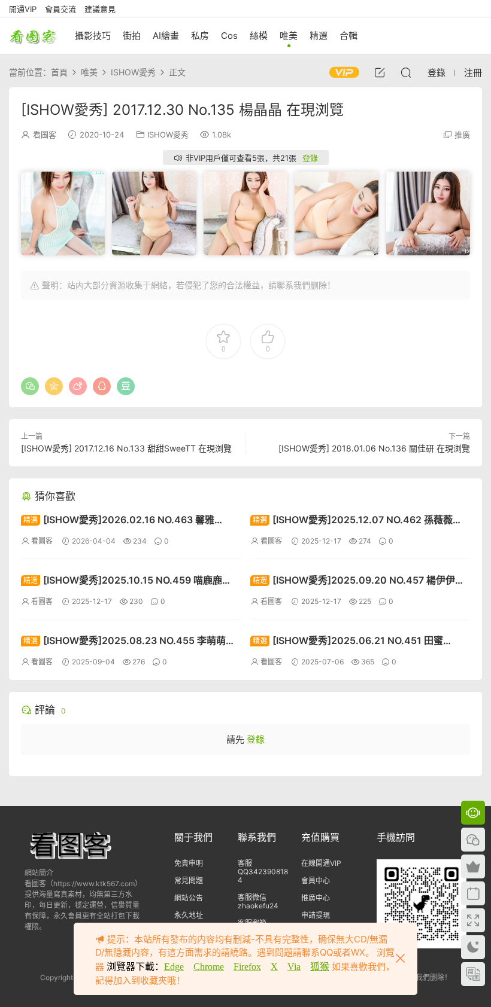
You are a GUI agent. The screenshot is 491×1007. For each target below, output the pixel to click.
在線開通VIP (321, 863)
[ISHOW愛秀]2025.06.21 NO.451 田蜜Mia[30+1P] (346, 641)
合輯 (348, 35)
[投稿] (380, 72)
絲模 (259, 35)
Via (294, 967)
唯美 (289, 35)
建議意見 (100, 9)
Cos (229, 35)
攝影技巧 (93, 35)
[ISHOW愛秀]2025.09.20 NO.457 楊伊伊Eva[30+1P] (352, 581)
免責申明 (188, 863)
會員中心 (315, 880)
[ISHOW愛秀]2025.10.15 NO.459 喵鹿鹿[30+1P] (121, 581)
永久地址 (188, 915)
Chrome (208, 967)
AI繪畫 (166, 35)
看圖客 (33, 36)
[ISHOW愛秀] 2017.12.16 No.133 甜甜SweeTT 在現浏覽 (126, 448)
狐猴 (319, 967)
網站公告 (188, 897)
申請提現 (315, 915)
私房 (200, 35)
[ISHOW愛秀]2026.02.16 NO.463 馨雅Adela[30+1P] (117, 521)
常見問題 (188, 880)
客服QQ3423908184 (263, 871)
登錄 (310, 158)
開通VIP (23, 9)
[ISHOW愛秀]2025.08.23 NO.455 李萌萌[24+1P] (123, 641)
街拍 (132, 35)
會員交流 (60, 9)
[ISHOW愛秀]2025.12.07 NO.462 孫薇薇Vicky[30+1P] (351, 521)
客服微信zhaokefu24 (258, 901)
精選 (319, 35)
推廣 (462, 134)
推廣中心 (315, 897)
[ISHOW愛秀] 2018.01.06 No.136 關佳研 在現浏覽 (374, 448)
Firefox (247, 967)
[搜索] (406, 72)
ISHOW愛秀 (168, 134)
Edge (174, 967)
